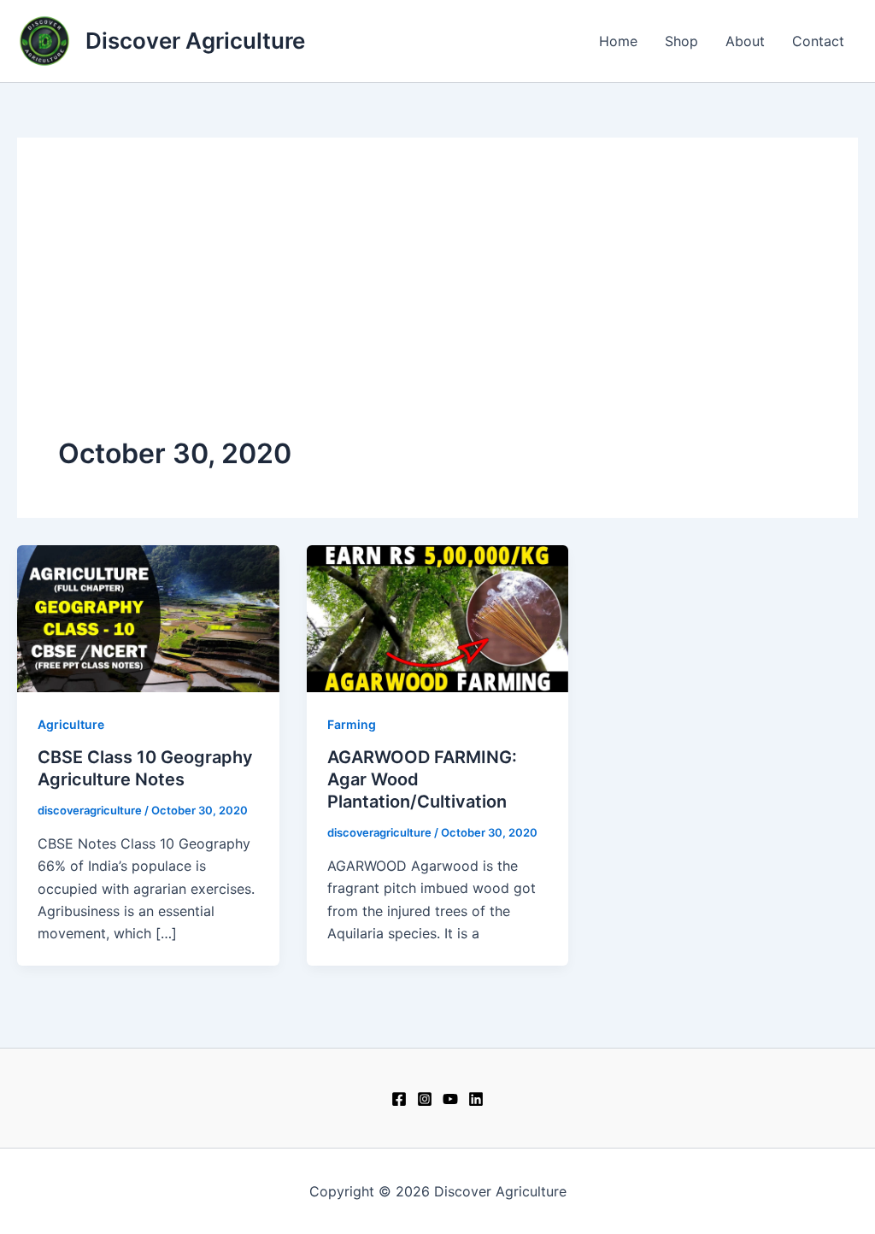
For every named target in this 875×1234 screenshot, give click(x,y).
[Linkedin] (476, 1099)
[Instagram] (424, 1099)
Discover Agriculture (195, 40)
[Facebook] (399, 1099)
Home (618, 41)
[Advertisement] (437, 306)
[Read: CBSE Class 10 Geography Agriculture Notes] (148, 617)
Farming (351, 724)
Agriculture (71, 724)
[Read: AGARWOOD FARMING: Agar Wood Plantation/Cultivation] (438, 617)
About (745, 41)
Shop (681, 41)
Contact (818, 41)
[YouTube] (450, 1099)
